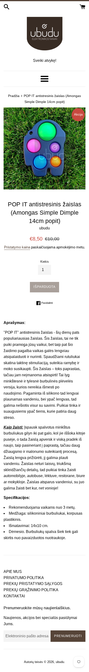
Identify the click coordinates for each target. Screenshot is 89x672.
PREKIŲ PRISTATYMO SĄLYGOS (33, 584)
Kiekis (44, 261)
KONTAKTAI (14, 596)
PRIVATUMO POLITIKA (24, 578)
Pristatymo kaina (17, 247)
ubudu (60, 662)
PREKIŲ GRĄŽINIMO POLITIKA (31, 590)
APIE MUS (13, 572)
